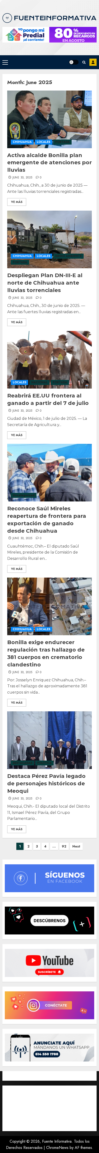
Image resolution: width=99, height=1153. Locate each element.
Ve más (16, 202)
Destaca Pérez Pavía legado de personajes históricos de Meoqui (46, 783)
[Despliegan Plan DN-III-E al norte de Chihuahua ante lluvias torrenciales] (49, 239)
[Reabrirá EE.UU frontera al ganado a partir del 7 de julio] (49, 360)
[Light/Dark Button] (74, 62)
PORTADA (62, 142)
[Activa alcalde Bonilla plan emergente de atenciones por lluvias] (49, 119)
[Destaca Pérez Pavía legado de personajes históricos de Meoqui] (49, 740)
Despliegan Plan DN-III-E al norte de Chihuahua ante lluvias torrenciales (44, 282)
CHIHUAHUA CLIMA (49, 1108)
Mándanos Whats (93, 62)
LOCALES (43, 142)
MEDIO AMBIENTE (68, 256)
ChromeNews (57, 1147)
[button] (5, 62)
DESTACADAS (22, 763)
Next (76, 846)
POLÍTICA (44, 763)
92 (64, 846)
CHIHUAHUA (22, 142)
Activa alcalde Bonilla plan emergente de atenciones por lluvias (49, 162)
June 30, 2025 (22, 178)
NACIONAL (39, 382)
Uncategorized (24, 495)
